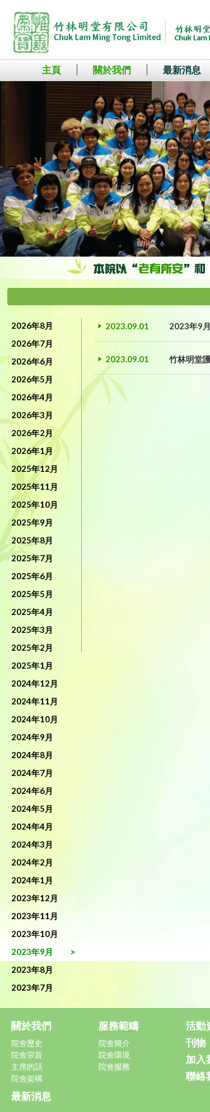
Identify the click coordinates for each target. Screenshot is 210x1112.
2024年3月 (32, 844)
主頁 (51, 69)
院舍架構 (27, 1078)
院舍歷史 (27, 1043)
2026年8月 (32, 325)
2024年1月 (32, 880)
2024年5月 (32, 808)
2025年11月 (34, 486)
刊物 (196, 1042)
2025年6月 (32, 576)
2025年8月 (32, 540)
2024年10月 (34, 719)
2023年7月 (32, 987)
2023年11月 (34, 916)
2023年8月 (32, 969)
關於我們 (112, 69)
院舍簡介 (114, 1043)
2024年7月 (32, 773)
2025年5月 (32, 594)
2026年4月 (32, 397)
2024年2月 (32, 862)
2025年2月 (32, 647)
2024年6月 (32, 791)
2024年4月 (32, 826)
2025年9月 (32, 522)
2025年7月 (32, 558)
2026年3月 (32, 415)
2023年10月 (34, 934)
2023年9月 (32, 952)
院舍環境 (114, 1054)
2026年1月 (32, 451)
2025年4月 (32, 612)
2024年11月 (34, 701)
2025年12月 (34, 468)
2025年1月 (32, 665)
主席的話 (27, 1066)
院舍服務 (114, 1066)
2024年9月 (32, 737)
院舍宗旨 (27, 1054)
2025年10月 (34, 504)
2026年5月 (32, 379)
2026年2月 (32, 433)
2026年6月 (32, 361)
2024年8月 (32, 755)
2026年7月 (32, 343)
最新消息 (31, 1096)
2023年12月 (34, 898)
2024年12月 (34, 683)
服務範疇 (119, 1025)
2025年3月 (32, 629)
